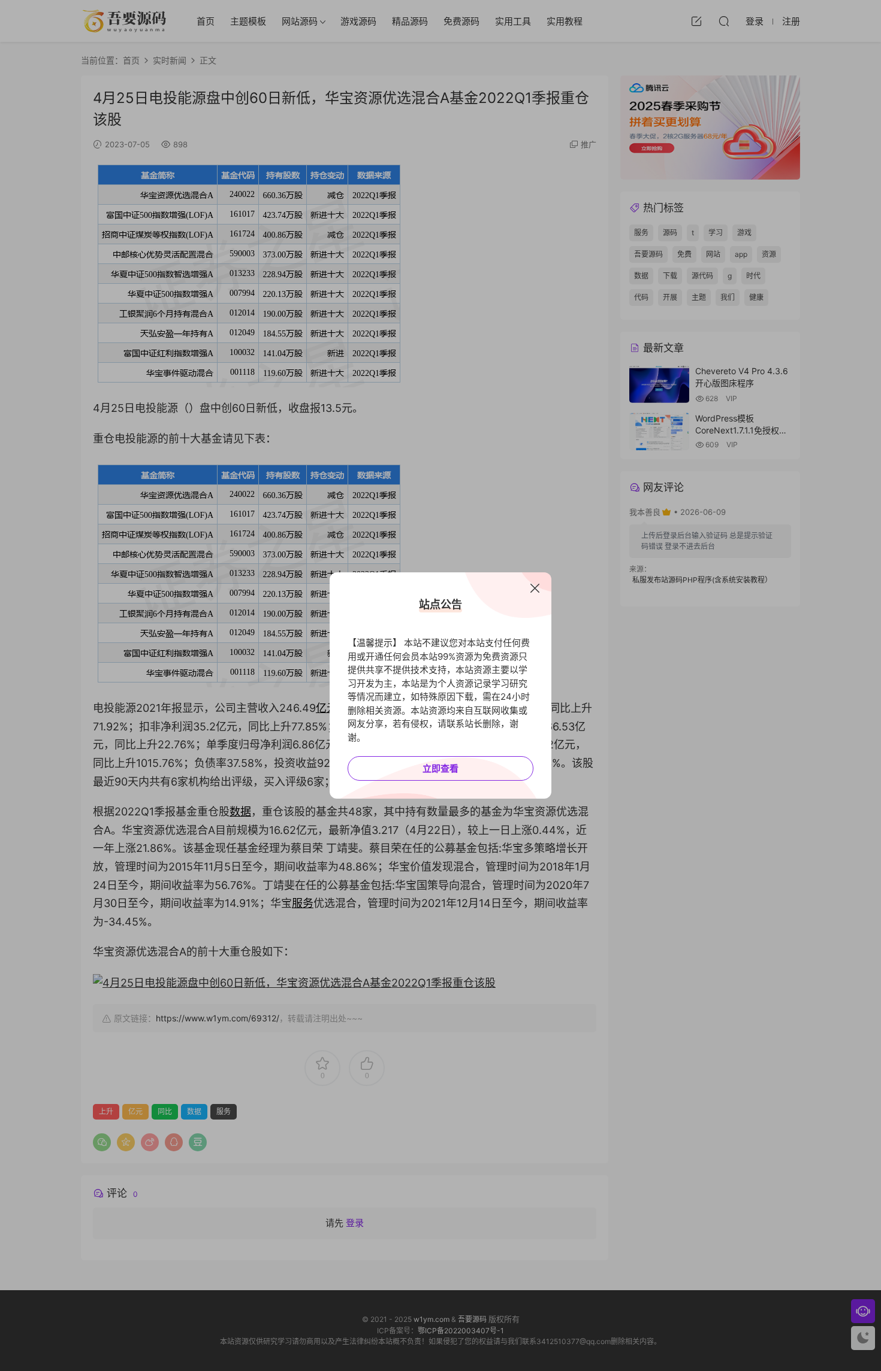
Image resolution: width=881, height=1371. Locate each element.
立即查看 (440, 768)
